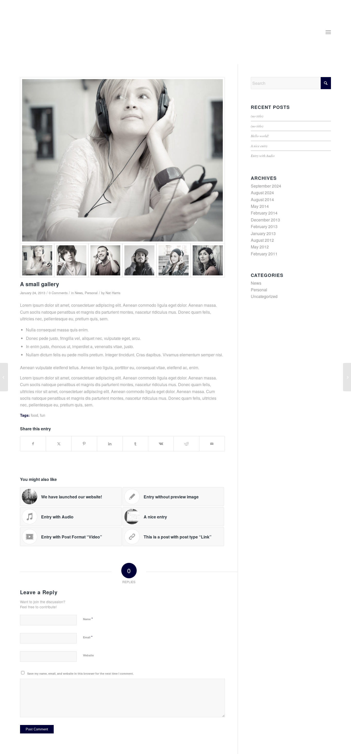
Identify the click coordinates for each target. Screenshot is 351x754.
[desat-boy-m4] (105, 260)
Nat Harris (113, 292)
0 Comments (58, 292)
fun (42, 415)
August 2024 (262, 193)
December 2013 (265, 220)
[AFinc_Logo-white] (49, 34)
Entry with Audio (263, 155)
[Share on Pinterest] (84, 443)
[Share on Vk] (160, 443)
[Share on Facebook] (33, 443)
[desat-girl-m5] (122, 160)
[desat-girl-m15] (173, 260)
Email (88, 637)
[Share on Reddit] (186, 443)
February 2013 (264, 226)
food (34, 415)
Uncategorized (264, 296)
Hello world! (260, 135)
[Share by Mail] (212, 443)
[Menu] (328, 32)
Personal (91, 292)
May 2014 (260, 206)
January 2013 (263, 233)
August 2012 (262, 240)
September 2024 (266, 186)
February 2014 (264, 213)
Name (88, 618)
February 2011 (264, 254)
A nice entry (259, 145)
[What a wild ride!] (347, 377)
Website (88, 655)
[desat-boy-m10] (71, 260)
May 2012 (260, 247)
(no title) (257, 116)
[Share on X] (58, 443)
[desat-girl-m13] (208, 260)
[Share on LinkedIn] (109, 443)
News (79, 292)
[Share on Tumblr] (135, 443)
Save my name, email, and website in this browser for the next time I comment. (80, 673)
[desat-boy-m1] (139, 260)
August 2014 (262, 199)
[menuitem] (328, 32)
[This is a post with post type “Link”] (4, 377)
